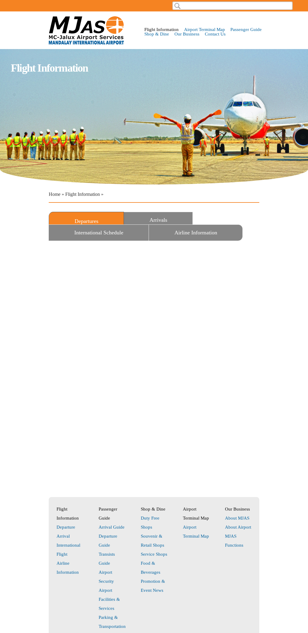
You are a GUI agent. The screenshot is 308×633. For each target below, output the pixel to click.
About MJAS (237, 518)
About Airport (238, 527)
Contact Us (215, 34)
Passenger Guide (246, 29)
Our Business (186, 34)
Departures (99, 221)
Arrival (63, 536)
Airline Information (195, 233)
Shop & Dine (156, 34)
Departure (66, 527)
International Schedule (98, 233)
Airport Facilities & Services (109, 599)
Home (54, 194)
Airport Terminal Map (204, 29)
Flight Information (161, 29)
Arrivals (158, 220)
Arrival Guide (112, 527)
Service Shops (154, 554)
